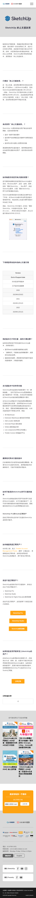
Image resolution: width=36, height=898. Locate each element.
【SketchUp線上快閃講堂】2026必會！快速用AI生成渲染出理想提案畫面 (26, 771)
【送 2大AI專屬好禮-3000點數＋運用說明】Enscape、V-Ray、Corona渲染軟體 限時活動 (26, 742)
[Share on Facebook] (18, 701)
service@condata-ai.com (18, 849)
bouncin (31, 895)
